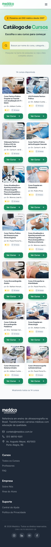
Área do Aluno (9, 491)
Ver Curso (11, 116)
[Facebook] (37, 535)
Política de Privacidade (14, 512)
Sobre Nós (7, 486)
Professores (8, 465)
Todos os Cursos (11, 460)
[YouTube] (29, 535)
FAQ (4, 470)
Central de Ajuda (10, 507)
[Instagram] (14, 535)
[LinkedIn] (21, 535)
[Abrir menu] (46, 4)
